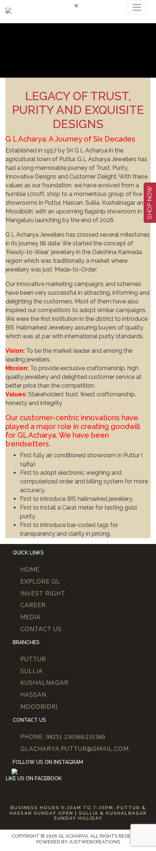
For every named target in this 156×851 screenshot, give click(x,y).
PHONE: (62, 736)
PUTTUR (33, 659)
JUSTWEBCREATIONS (94, 841)
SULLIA (31, 671)
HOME (30, 569)
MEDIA (30, 617)
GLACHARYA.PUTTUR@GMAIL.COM (74, 748)
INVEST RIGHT (42, 593)
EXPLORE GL (40, 581)
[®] (8, 10)
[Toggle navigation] (137, 7)
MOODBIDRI (39, 706)
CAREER (33, 605)
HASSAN (33, 694)
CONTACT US (41, 629)
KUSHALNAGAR (44, 682)
